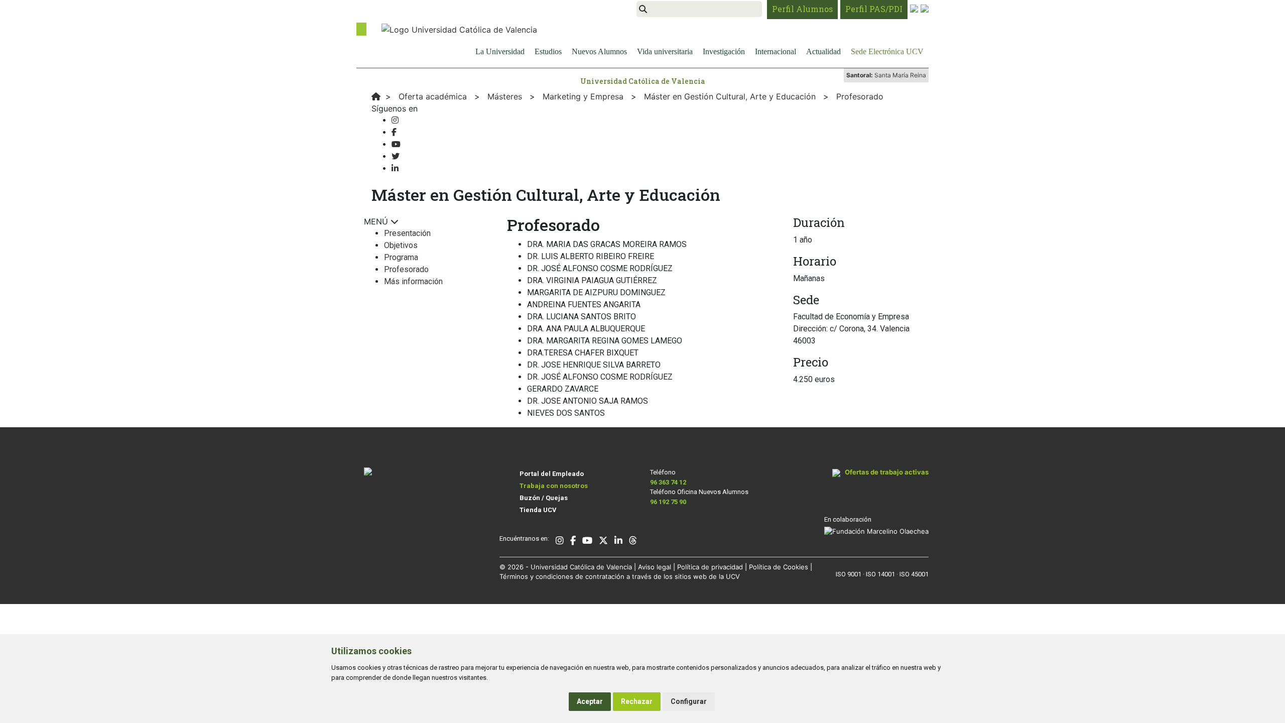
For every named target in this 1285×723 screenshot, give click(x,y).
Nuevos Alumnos (599, 51)
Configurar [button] (689, 701)
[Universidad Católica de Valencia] (459, 29)
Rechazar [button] (637, 701)
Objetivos (401, 245)
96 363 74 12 (668, 482)
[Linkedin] (395, 168)
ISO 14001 (880, 574)
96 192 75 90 (668, 502)
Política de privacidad (710, 567)
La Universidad (500, 51)
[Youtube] (396, 144)
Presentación (407, 233)
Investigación (724, 51)
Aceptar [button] (590, 701)
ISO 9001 (848, 574)
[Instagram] (395, 120)
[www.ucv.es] (375, 96)
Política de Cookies (778, 567)
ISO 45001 (914, 574)
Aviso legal (654, 567)
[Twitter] (396, 156)
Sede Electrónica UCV (887, 51)
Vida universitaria (665, 51)
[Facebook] (394, 132)
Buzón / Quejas (544, 498)
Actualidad (823, 51)
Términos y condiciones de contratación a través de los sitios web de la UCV (619, 576)
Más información (413, 281)
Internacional (775, 51)
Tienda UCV (538, 510)
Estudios (548, 51)
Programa (401, 257)
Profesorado (406, 269)
